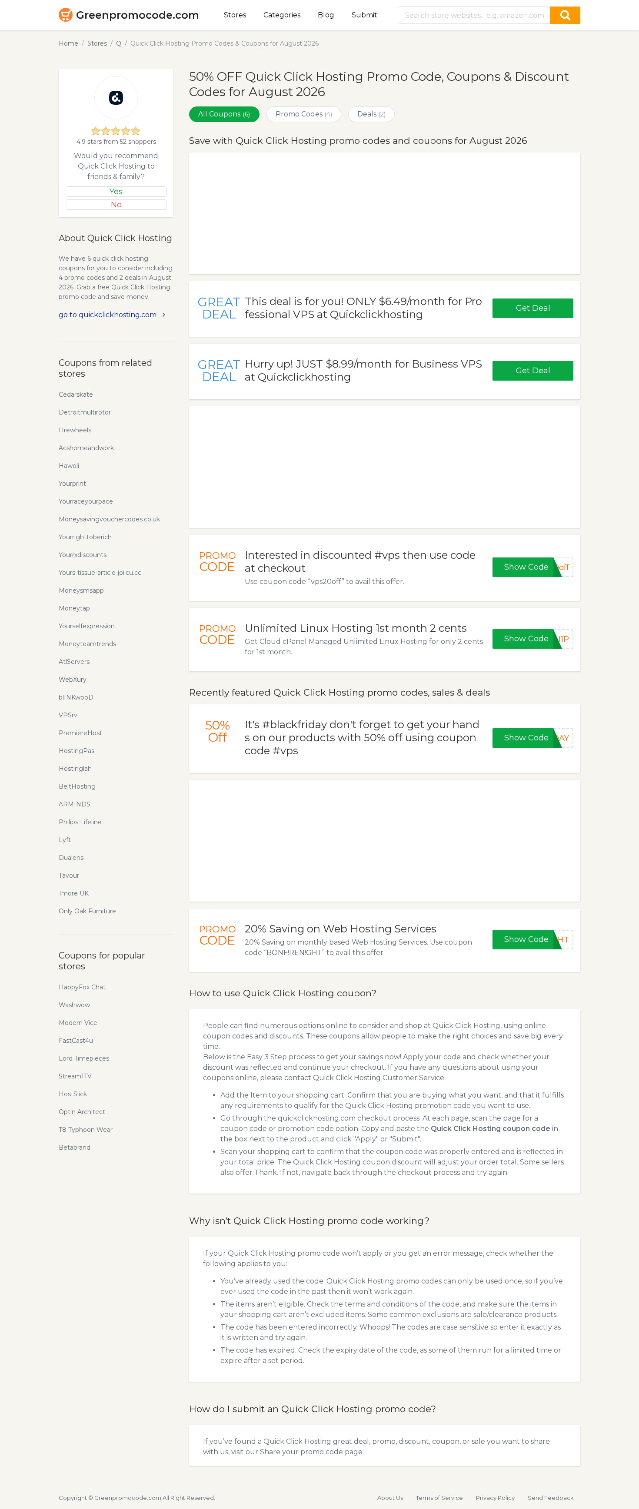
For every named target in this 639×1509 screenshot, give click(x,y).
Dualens (71, 858)
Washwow (74, 1005)
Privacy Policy (495, 1497)
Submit (364, 15)
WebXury (73, 679)
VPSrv (68, 715)
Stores (235, 15)
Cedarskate (76, 394)
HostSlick (73, 1094)
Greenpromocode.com (137, 15)
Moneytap (74, 608)
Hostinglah (75, 769)
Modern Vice (78, 1023)
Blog (326, 15)
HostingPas (76, 751)
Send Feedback (551, 1497)
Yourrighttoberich (85, 537)
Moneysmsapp (81, 590)
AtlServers (74, 662)
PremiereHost (80, 733)
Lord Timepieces (84, 1058)
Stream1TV (75, 1076)
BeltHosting (77, 786)
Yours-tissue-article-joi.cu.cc (100, 573)
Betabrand (74, 1147)
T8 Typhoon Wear (86, 1130)
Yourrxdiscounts (82, 555)
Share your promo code (301, 1452)
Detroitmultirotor (85, 412)
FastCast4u (76, 1041)
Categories (281, 15)
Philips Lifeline (80, 822)
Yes (116, 191)
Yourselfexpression (87, 626)
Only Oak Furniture (87, 911)
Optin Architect (82, 1112)
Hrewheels (75, 430)
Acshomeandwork (86, 448)
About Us (390, 1497)
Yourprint (72, 484)
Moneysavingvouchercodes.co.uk (109, 519)
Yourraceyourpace (86, 501)
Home (68, 43)
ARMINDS (74, 804)
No (116, 204)
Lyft (65, 840)
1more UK (74, 893)
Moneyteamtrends (87, 644)
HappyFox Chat (82, 987)
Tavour (69, 875)
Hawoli (69, 466)
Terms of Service (439, 1497)
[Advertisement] (384, 213)
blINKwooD (76, 697)
